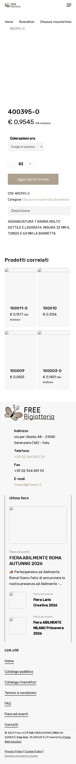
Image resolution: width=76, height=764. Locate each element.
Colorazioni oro (22, 138)
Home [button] (9, 661)
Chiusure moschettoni (55, 22)
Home (9, 22)
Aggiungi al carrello (33, 179)
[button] (69, 5)
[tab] (39, 210)
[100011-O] (21, 284)
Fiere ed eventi (19, 552)
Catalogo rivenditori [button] (20, 682)
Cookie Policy (33, 751)
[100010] (54, 284)
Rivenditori (26, 22)
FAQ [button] (8, 703)
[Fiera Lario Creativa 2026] (37, 600)
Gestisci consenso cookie (21, 755)
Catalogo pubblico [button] (19, 672)
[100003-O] (54, 346)
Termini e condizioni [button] (20, 693)
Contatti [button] (11, 725)
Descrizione (20, 211)
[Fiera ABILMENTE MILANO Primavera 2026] (37, 626)
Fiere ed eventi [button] (16, 714)
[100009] (21, 346)
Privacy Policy (14, 751)
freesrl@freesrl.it (27, 485)
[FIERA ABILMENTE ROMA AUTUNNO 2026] (37, 546)
